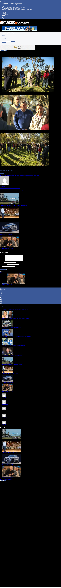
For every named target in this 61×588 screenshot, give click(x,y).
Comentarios (4, 306)
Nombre (1, 262)
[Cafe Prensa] (14, 23)
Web (1, 266)
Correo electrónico (3, 264)
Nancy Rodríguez (5, 404)
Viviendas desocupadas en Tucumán (7, 6)
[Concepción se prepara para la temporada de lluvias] (7, 372)
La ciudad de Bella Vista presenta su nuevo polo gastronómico (11, 8)
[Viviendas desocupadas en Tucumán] (9, 246)
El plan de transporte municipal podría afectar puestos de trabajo (11, 10)
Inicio (3, 35)
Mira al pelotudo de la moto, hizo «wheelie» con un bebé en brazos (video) (13, 7)
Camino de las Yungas (3, 170)
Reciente (3, 305)
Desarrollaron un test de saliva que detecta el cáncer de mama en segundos (13, 345)
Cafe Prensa (2, 186)
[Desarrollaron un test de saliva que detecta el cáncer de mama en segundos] (7, 344)
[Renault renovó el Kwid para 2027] (9, 232)
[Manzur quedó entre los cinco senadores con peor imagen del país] (7, 354)
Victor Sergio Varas (5, 417)
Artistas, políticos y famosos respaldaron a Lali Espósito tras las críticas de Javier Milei (15, 309)
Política (4, 39)
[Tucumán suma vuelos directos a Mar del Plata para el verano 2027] (9, 203)
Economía (4, 36)
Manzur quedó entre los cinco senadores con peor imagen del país (12, 3)
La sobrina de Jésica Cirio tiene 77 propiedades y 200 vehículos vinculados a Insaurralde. (15, 318)
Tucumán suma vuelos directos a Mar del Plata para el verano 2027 (12, 4)
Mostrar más (2, 173)
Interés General (2, 50)
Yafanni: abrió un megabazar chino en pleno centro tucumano (11, 327)
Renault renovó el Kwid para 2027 (7, 5)
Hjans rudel (4, 424)
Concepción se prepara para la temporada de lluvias (10, 219)
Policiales (4, 38)
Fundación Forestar (10, 170)
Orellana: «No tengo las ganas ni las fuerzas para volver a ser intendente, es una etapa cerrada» (16, 336)
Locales (6, 50)
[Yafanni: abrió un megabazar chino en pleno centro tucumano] (7, 326)
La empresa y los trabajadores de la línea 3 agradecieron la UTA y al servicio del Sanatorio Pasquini (17, 9)
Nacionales (4, 37)
